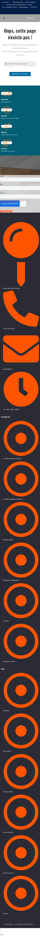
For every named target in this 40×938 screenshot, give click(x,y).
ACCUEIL (6, 2)
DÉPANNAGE (23, 7)
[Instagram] (18, 11)
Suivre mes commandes (16, 4)
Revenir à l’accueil (20, 74)
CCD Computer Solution (24, 925)
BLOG (30, 4)
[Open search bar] (37, 18)
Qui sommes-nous (9, 7)
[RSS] (21, 11)
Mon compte (30, 2)
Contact (34, 7)
